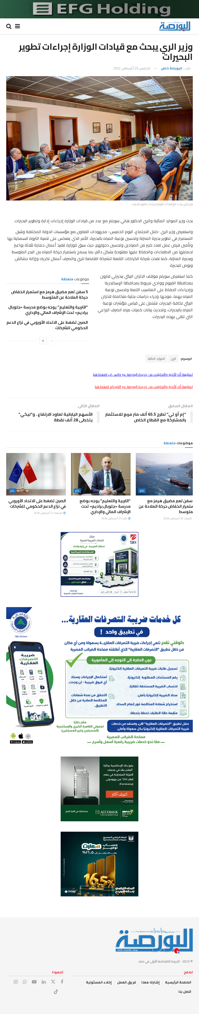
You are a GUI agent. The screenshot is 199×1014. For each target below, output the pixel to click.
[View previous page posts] (52, 340)
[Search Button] (8, 26)
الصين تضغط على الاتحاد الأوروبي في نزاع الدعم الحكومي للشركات (47, 325)
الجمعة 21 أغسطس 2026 (48, 512)
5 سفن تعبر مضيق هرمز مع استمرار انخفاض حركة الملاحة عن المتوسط (49, 294)
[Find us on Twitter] (53, 982)
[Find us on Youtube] (34, 982)
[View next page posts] (43, 340)
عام (142, 490)
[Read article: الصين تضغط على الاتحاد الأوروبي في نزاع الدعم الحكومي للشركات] (36, 474)
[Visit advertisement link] (99, 9)
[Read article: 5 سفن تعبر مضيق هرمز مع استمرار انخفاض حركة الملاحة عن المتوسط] (165, 474)
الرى (173, 359)
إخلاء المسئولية (99, 982)
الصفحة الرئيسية (178, 982)
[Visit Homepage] (174, 26)
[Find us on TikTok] (56, 992)
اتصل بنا (185, 991)
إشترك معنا (150, 982)
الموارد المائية (156, 359)
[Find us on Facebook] (62, 982)
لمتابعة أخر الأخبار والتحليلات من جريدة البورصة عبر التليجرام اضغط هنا (144, 386)
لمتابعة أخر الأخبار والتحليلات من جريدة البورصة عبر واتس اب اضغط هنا (143, 374)
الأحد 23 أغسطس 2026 (114, 518)
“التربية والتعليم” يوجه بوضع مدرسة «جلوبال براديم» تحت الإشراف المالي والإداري (48, 309)
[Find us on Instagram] (16, 982)
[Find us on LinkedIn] (44, 982)
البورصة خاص (171, 68)
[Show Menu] (17, 26)
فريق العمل (126, 982)
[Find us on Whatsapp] (25, 982)
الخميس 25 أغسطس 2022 (131, 68)
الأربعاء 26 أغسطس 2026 (178, 518)
